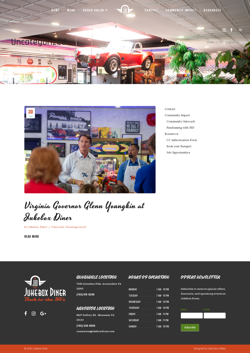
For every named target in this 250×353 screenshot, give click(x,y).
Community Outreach (181, 121)
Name (184, 309)
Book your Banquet (179, 146)
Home (211, 42)
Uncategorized (76, 227)
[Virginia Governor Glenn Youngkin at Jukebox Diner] (90, 149)
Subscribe (189, 327)
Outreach (57, 227)
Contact (170, 109)
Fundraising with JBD (180, 127)
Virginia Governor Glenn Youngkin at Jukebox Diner (84, 211)
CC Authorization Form (182, 140)
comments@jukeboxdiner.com (96, 331)
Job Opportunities (178, 152)
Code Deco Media (217, 348)
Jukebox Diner (37, 227)
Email (207, 309)
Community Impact (177, 115)
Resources (171, 134)
